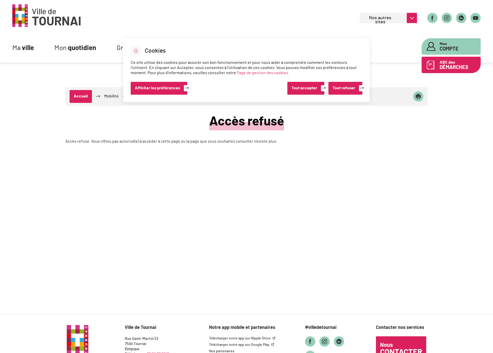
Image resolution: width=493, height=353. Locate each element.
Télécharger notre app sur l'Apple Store (240, 338)
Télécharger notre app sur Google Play (239, 345)
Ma (23, 48)
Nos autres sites (380, 19)
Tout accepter (304, 88)
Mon (75, 48)
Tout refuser (344, 88)
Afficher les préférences (157, 88)
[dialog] (246, 70)
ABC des (454, 65)
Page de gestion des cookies (262, 73)
